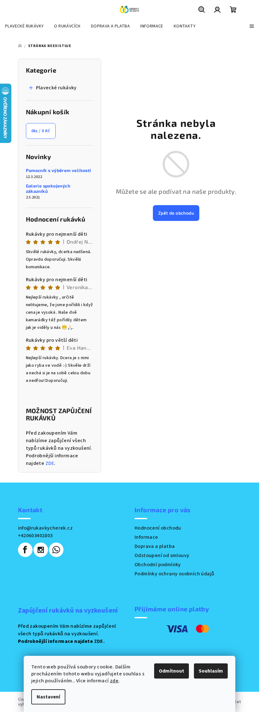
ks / (40, 131)
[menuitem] (24, 26)
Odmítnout (171, 671)
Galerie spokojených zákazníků (48, 188)
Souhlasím (211, 671)
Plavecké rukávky (56, 87)
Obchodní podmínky (158, 564)
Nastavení (48, 696)
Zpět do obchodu (176, 213)
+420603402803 (35, 535)
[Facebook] (25, 550)
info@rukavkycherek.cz (45, 528)
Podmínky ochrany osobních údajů (174, 573)
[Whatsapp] (56, 550)
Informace (146, 537)
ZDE (49, 463)
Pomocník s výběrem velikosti (58, 170)
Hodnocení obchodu (158, 528)
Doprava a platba (155, 546)
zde (114, 680)
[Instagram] (40, 550)
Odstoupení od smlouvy (162, 555)
